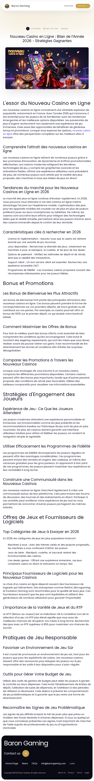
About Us (62, 772)
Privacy (71, 772)
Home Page (12, 763)
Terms (79, 772)
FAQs (34, 763)
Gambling (64, 28)
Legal (87, 772)
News (25, 763)
